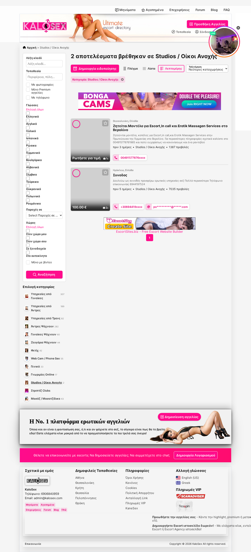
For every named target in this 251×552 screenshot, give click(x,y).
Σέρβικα (31, 174)
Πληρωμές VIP (136, 503)
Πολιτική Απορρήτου (140, 493)
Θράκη (80, 503)
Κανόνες (132, 483)
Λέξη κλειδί (34, 58)
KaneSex (132, 508)
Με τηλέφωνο (40, 97)
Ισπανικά (32, 138)
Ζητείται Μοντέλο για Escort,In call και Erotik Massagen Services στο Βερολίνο (170, 128)
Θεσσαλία (82, 493)
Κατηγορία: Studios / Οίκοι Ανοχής (95, 79)
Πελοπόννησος (85, 498)
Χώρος (30, 222)
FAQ (227, 10)
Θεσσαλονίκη (84, 483)
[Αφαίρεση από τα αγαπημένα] (105, 123)
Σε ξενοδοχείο (36, 248)
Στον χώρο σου (36, 241)
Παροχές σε (34, 209)
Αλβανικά (32, 167)
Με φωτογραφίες (42, 84)
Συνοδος (120, 175)
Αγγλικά (31, 123)
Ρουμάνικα (33, 203)
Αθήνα (79, 478)
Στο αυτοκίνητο (36, 255)
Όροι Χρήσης (135, 478)
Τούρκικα (32, 181)
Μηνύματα (127, 10)
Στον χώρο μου (36, 234)
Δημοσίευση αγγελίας (181, 417)
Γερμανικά (33, 152)
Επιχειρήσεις (179, 10)
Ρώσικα (31, 145)
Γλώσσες (32, 105)
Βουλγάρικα (34, 160)
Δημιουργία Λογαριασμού (195, 455)
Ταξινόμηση (195, 66)
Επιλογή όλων (35, 109)
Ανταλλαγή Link (137, 498)
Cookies (131, 488)
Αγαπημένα (154, 10)
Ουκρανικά (33, 189)
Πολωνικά (33, 196)
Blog (214, 10)
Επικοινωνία (33, 543)
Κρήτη (79, 488)
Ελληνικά (32, 116)
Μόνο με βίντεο (41, 262)
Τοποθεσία (183, 31)
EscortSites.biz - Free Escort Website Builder (149, 231)
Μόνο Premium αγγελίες (40, 91)
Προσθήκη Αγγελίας (209, 24)
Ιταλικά (31, 131)
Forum (200, 10)
